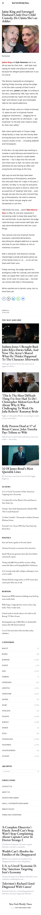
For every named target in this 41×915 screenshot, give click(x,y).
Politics (5, 716)
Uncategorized (8, 750)
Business (5, 660)
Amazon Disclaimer (10, 798)
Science (5, 722)
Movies (5, 699)
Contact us (7, 786)
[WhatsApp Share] (18, 299)
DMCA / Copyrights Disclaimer (15, 803)
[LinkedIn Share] (13, 299)
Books (4, 654)
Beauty (5, 648)
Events (5, 665)
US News (5, 756)
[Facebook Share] (4, 299)
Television (6, 745)
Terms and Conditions (11, 815)
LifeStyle (6, 688)
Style (4, 733)
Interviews (6, 682)
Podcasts (6, 711)
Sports (5, 728)
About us (6, 792)
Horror (5, 677)
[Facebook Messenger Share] (23, 299)
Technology (7, 739)
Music (4, 705)
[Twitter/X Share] (9, 299)
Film (4, 671)
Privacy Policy (8, 809)
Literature (6, 694)
